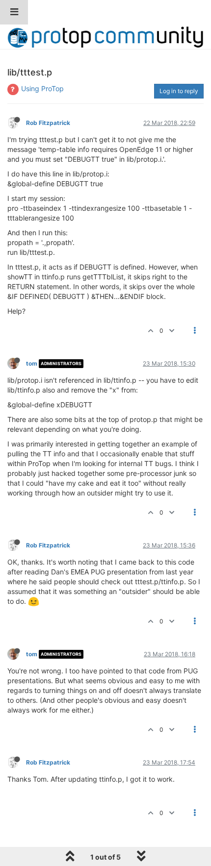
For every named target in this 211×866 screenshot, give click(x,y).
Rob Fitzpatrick (48, 122)
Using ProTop (42, 88)
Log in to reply (178, 91)
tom (31, 363)
